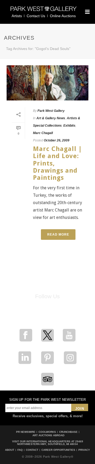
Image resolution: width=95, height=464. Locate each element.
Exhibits (69, 125)
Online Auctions (63, 16)
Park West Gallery (51, 111)
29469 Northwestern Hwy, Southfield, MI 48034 (50, 442)
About (9, 450)
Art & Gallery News (50, 118)
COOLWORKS (47, 431)
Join (79, 409)
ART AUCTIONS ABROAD (48, 435)
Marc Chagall (43, 133)
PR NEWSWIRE (25, 431)
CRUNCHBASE (68, 431)
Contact (32, 450)
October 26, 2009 (56, 140)
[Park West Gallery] (44, 11)
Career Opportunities (58, 450)
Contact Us (36, 16)
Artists (17, 16)
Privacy (84, 450)
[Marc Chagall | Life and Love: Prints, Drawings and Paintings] (47, 82)
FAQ (20, 450)
